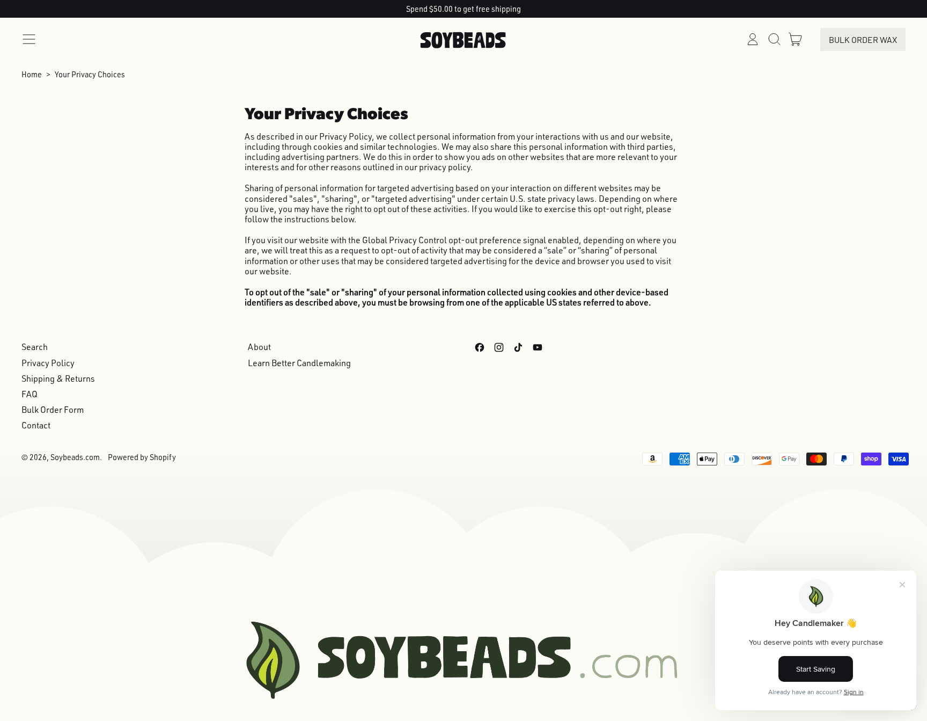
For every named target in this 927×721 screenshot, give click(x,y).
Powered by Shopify (142, 457)
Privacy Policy (48, 363)
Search (34, 346)
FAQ (29, 394)
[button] (774, 39)
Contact (35, 425)
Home (31, 74)
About (259, 346)
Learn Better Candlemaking (299, 363)
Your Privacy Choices (90, 74)
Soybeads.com (75, 457)
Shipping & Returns (58, 378)
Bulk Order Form (52, 409)
